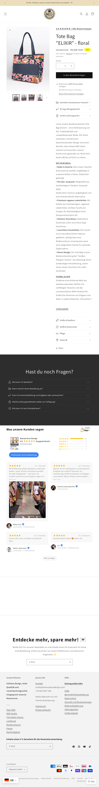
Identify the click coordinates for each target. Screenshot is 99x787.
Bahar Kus (17, 524)
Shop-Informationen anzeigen (71, 94)
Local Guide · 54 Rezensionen (68, 548)
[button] (5, 14)
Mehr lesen (12, 479)
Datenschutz (70, 698)
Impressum (40, 706)
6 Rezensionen (62, 489)
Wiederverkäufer (43, 710)
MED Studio (11, 713)
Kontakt (39, 683)
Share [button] (61, 348)
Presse (9, 728)
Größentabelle (62, 309)
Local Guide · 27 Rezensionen (24, 550)
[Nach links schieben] (9, 98)
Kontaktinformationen (85, 781)
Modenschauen (13, 724)
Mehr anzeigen (49, 558)
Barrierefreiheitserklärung (77, 694)
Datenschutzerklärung (61, 778)
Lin (58, 545)
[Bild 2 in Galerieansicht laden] (24, 97)
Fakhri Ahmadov (20, 548)
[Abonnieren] (70, 662)
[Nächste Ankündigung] (94, 3)
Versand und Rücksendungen (78, 702)
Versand (69, 54)
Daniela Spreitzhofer (66, 486)
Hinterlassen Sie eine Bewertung (24, 455)
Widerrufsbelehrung (74, 705)
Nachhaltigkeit (13, 732)
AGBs (67, 691)
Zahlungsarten (71, 709)
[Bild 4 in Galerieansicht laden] (39, 97)
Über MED (10, 710)
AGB (73, 778)
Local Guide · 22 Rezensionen (24, 527)
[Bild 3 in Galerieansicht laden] (31, 97)
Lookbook (11, 721)
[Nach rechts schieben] (47, 98)
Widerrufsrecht (46, 778)
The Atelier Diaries (14, 717)
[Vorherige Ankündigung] (5, 3)
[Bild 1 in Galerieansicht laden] (16, 97)
